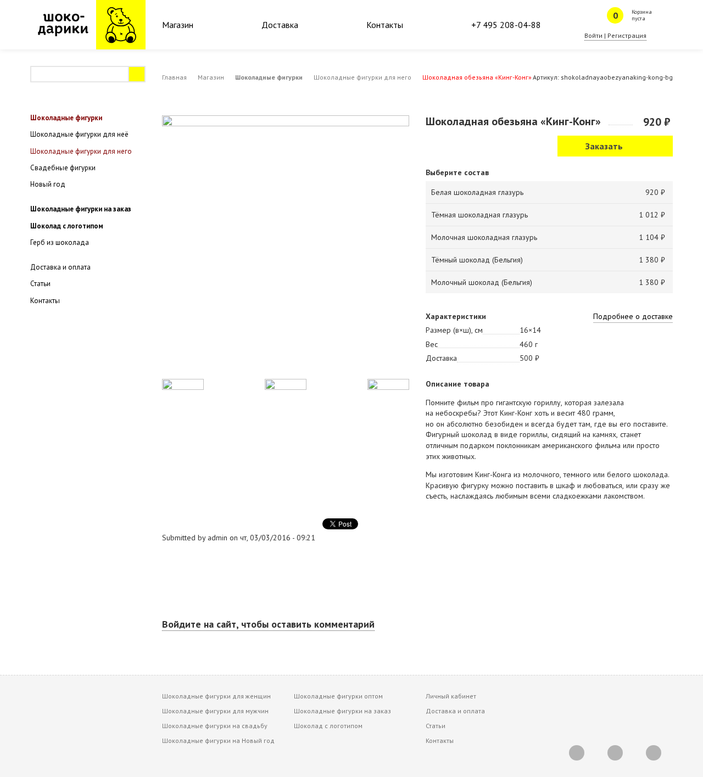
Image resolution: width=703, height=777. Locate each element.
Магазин (177, 24)
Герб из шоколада (59, 242)
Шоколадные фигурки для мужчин (215, 711)
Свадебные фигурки (63, 167)
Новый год (47, 184)
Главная (174, 77)
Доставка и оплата (60, 267)
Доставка (279, 24)
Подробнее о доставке (633, 316)
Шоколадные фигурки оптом (338, 696)
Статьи (40, 283)
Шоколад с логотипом (66, 226)
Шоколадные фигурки (269, 77)
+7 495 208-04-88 (506, 24)
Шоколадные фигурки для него (362, 77)
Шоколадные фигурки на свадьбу (214, 726)
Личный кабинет (451, 696)
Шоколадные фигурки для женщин (216, 696)
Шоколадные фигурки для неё (79, 134)
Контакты (384, 24)
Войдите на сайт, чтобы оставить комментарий (268, 624)
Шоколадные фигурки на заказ (80, 209)
